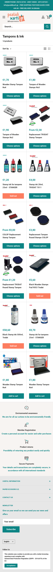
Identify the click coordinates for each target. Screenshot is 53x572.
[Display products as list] (49, 49)
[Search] (47, 26)
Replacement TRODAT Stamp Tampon (38, 136)
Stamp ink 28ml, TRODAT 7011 (36, 186)
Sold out (13, 196)
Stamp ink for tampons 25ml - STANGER (12, 186)
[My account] (43, 17)
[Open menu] (4, 17)
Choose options (13, 96)
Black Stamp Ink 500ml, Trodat (13, 336)
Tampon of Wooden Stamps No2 (11, 136)
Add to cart (13, 396)
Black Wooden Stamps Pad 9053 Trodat (38, 286)
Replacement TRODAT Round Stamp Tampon (12, 286)
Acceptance (11, 565)
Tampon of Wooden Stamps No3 (37, 86)
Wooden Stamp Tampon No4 (13, 86)
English (6, 542)
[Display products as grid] (45, 49)
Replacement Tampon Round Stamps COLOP (38, 236)
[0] (48, 17)
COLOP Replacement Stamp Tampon (12, 236)
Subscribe (11, 529)
